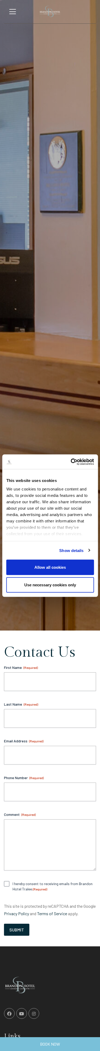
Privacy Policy (16, 913)
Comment (20, 814)
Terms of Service (52, 913)
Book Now (50, 1043)
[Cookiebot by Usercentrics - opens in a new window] (71, 461)
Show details (71, 550)
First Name (21, 667)
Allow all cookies (50, 567)
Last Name (21, 704)
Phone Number (24, 777)
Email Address (23, 741)
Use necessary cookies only (50, 584)
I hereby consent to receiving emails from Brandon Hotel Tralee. (53, 886)
